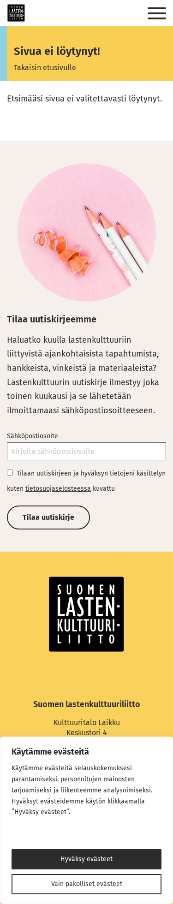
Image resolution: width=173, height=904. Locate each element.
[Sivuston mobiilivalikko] (157, 13)
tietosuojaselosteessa (58, 489)
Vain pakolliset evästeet (86, 884)
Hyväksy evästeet (86, 859)
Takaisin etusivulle (45, 67)
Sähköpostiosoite (32, 436)
